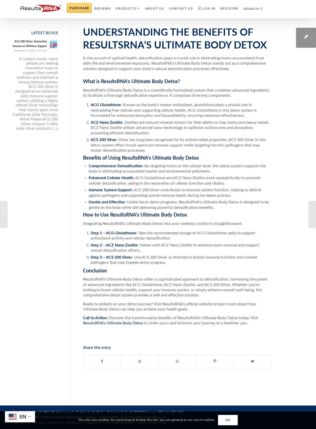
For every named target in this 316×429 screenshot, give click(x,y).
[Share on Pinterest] (215, 361)
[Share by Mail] (252, 361)
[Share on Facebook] (102, 361)
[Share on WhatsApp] (177, 361)
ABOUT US (154, 8)
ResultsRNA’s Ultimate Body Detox (113, 323)
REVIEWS (102, 8)
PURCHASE (79, 8)
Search (251, 9)
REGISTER (229, 8)
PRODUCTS (126, 8)
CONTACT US (181, 8)
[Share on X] (139, 361)
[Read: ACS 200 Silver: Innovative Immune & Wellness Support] (53, 44)
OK (227, 420)
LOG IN (208, 8)
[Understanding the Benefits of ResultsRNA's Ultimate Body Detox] (306, 38)
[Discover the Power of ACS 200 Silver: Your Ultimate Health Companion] (4, 214)
